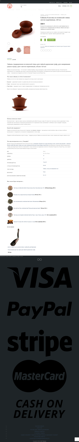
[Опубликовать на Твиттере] (44, 50)
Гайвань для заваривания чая (50, 46)
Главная (42, 14)
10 (43, 155)
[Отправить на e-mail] (41, 260)
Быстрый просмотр (12, 253)
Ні (45, 175)
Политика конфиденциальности (39, 438)
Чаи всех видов (39, 426)
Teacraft (45, 162)
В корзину (51, 39)
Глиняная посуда (59, 46)
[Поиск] (21, 7)
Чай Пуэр (39, 427)
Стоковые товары (39, 433)
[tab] (9, 59)
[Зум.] (9, 43)
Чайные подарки (39, 431)
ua (71, 2)
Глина (44, 171)
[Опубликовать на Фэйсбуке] (42, 50)
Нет (44, 175)
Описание (9, 59)
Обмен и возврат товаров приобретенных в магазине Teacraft (39, 435)
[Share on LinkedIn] (50, 50)
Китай (44, 165)
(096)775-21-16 (52, 2)
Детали (14, 59)
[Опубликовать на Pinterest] (48, 50)
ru (69, 2)
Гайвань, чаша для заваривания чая (50, 168)
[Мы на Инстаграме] (38, 260)
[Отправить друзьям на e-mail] (46, 50)
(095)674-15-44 (58, 2)
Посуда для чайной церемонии (52, 14)
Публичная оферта (39, 436)
